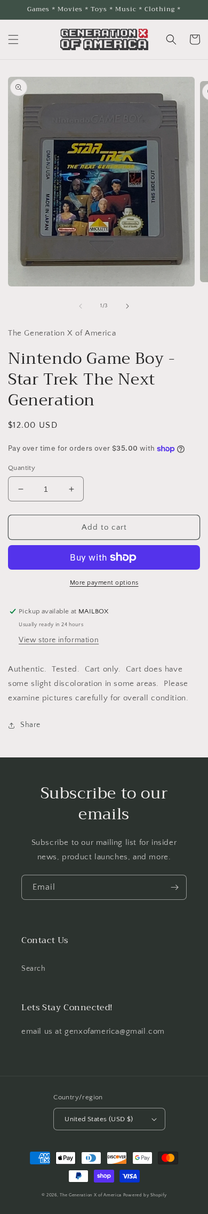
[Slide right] (127, 306)
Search (33, 968)
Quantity (21, 468)
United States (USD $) (99, 1119)
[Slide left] (80, 306)
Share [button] (30, 725)
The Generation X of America (91, 1195)
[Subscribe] (174, 887)
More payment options (104, 582)
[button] (13, 39)
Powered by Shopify (145, 1195)
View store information (59, 640)
